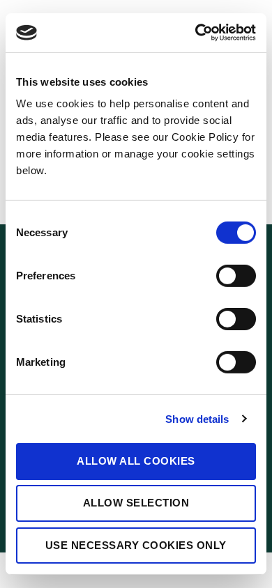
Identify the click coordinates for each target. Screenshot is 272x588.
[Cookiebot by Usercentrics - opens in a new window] (195, 33)
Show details (197, 418)
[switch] (236, 276)
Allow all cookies (136, 461)
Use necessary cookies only (136, 544)
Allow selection (136, 503)
